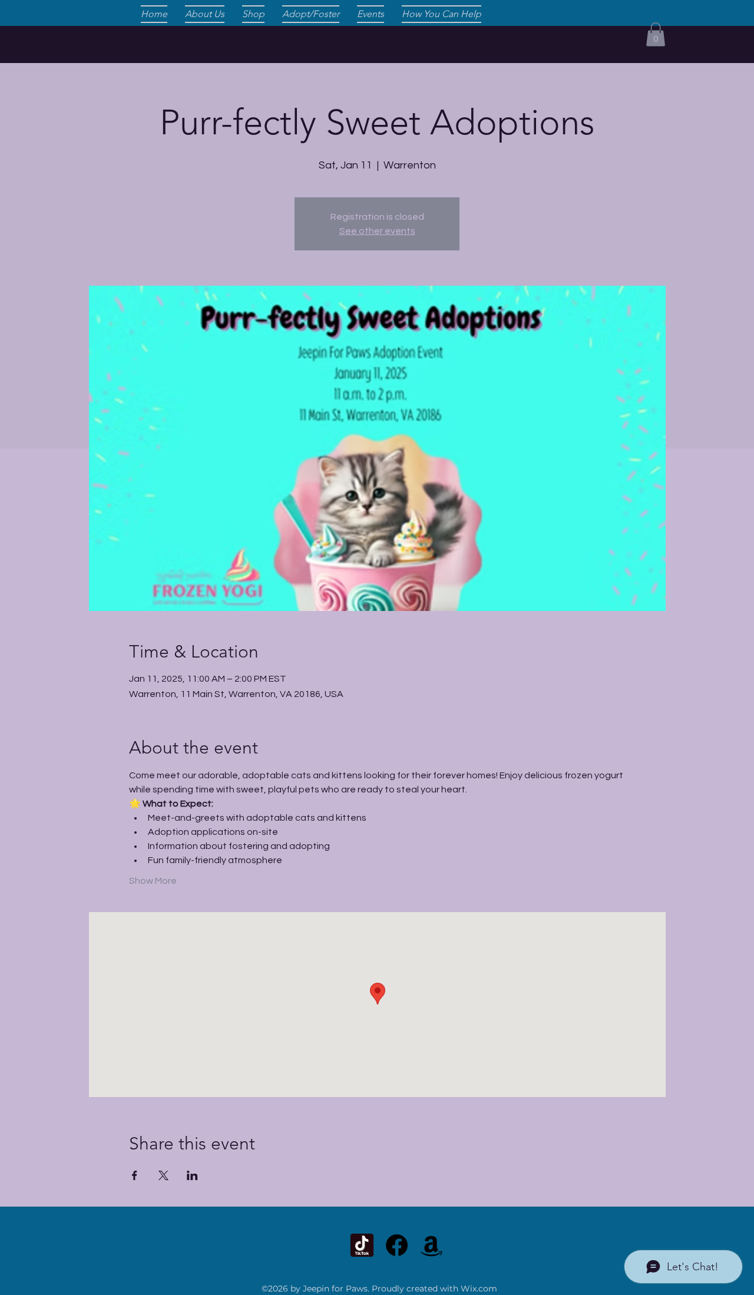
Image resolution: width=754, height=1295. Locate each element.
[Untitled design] (362, 1245)
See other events (377, 231)
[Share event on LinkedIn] (192, 1175)
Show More (153, 881)
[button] (656, 34)
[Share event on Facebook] (134, 1175)
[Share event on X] (163, 1175)
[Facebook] (396, 1245)
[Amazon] (431, 1245)
